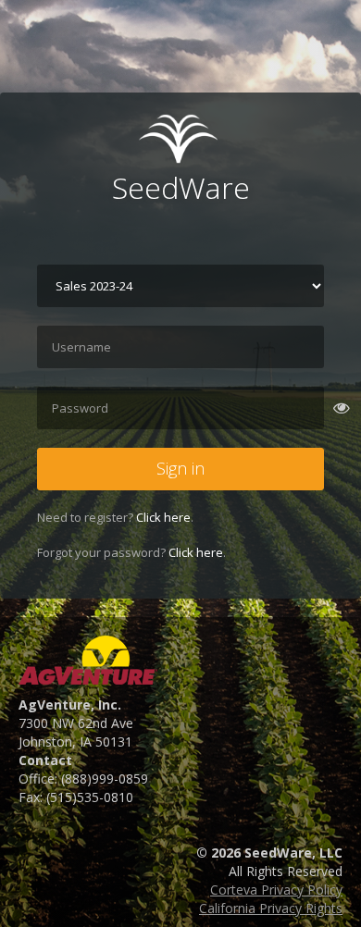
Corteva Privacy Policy (276, 889)
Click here (163, 517)
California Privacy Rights (270, 908)
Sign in (180, 468)
